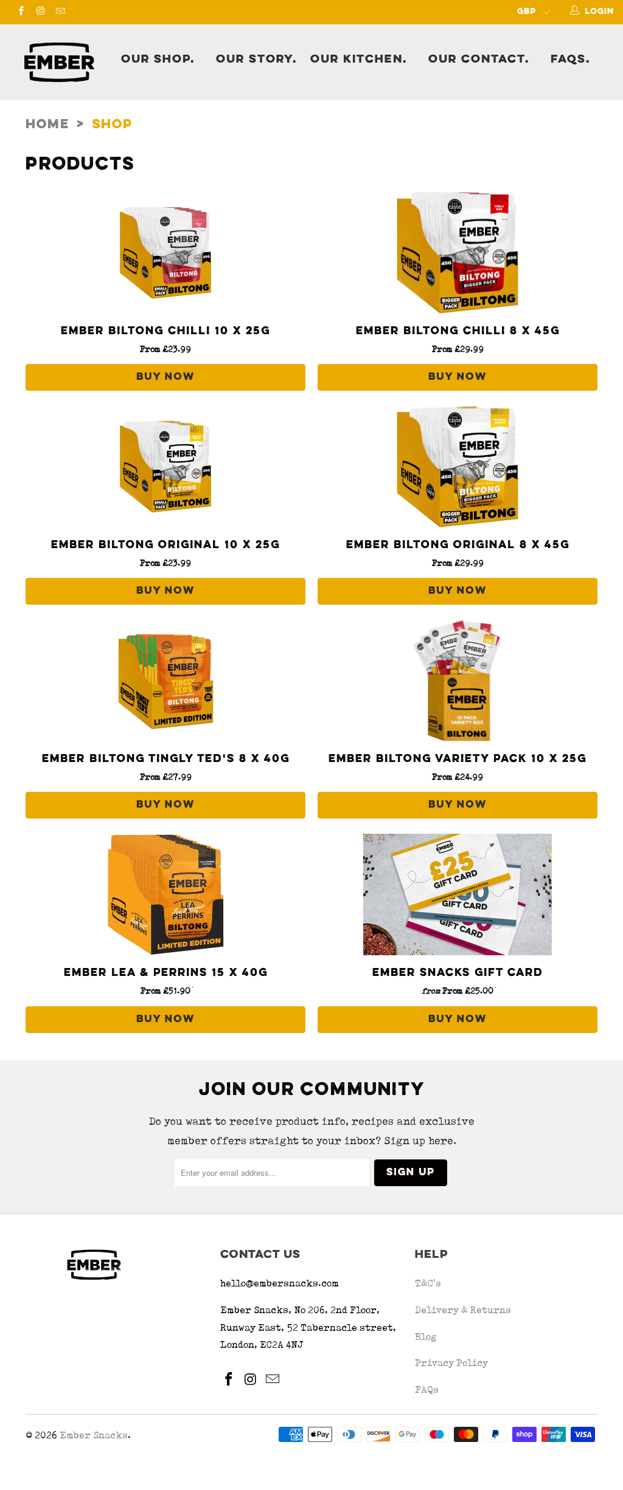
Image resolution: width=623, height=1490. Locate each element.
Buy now (165, 377)
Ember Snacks (94, 1435)
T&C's (428, 1283)
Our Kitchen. (358, 59)
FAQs (427, 1389)
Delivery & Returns (463, 1310)
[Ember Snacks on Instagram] (40, 12)
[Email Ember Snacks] (60, 12)
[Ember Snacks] (62, 62)
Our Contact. (478, 59)
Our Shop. (158, 59)
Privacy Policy (451, 1362)
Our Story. (256, 59)
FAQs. (570, 59)
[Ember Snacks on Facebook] (20, 12)
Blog (426, 1336)
